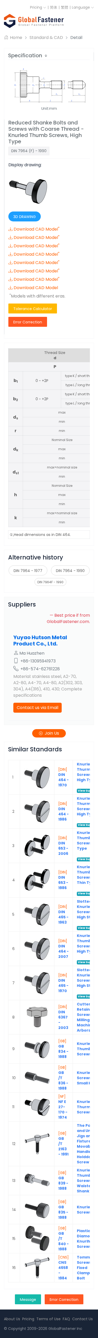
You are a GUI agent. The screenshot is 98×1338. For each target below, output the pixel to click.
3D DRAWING (24, 216)
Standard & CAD (46, 38)
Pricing (36, 7)
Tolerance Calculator (32, 308)
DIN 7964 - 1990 (70, 570)
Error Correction (27, 322)
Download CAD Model (37, 229)
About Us (12, 1319)
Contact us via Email (37, 708)
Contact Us (82, 1319)
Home (15, 38)
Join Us (52, 733)
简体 (53, 7)
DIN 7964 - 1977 (28, 570)
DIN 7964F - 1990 (50, 582)
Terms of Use (48, 1319)
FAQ (66, 1319)
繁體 (64, 7)
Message (28, 1299)
